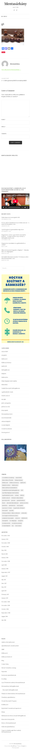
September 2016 (6, 613)
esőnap (17, 495)
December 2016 (6, 601)
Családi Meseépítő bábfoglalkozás (11, 388)
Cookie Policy (5, 664)
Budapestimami (18, 480)
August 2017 (5, 576)
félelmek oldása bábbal (17, 498)
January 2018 (5, 568)
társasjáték (5, 520)
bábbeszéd (4, 359)
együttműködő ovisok (7, 392)
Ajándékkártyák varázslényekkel (10, 645)
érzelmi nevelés (6, 523)
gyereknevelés (6, 500)
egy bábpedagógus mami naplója (10, 492)
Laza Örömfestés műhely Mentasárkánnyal (13, 682)
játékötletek (12, 505)
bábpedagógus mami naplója (9, 381)
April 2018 (4, 565)
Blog (3, 660)
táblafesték (24, 518)
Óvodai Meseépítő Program (9, 701)
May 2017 (4, 587)
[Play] (3, 207)
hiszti (3, 503)
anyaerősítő (5, 351)
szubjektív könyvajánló (8, 518)
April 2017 (4, 590)
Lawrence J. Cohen (7, 508)
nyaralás (11, 510)
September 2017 (6, 572)
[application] (15, 201)
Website (4, 133)
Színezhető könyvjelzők (8, 719)
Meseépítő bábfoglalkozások (10, 690)
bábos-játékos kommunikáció (9, 487)
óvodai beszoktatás (7, 428)
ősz (13, 525)
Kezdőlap (4, 679)
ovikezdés (23, 513)
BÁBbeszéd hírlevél (7, 657)
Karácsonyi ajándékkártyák (9, 675)
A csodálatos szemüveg (8, 477)
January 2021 (5, 539)
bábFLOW (4, 366)
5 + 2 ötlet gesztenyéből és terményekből (14, 80)
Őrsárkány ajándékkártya (8, 697)
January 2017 (5, 598)
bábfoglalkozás (5, 370)
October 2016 (5, 609)
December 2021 (6, 535)
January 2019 (5, 557)
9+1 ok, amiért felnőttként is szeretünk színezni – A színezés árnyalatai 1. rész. (15, 223)
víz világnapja (13, 520)
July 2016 (4, 620)
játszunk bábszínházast (12, 503)
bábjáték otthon (6, 485)
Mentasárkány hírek (7, 414)
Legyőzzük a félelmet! (18, 508)
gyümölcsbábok (21, 500)
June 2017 (4, 583)
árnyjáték (4, 355)
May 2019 (4, 550)
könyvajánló (5, 410)
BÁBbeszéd (5, 482)
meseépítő (5, 510)
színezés (17, 518)
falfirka (22, 495)
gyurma (13, 500)
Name (3, 119)
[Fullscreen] (27, 207)
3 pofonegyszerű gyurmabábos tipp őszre (13, 229)
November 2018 (6, 561)
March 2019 (5, 554)
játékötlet (4, 505)
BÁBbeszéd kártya (6, 362)
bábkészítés (5, 377)
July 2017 (4, 579)
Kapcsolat (4, 671)
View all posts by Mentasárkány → (11, 69)
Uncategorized (5, 432)
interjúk (4, 399)
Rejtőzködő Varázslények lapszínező (11, 708)
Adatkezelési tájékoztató (8, 642)
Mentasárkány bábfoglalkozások (10, 686)
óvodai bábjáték (6, 425)
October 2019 (5, 546)
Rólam (3, 712)
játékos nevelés (6, 406)
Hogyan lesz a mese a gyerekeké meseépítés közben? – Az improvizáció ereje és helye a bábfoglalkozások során (14, 236)
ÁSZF (3, 649)
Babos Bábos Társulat (7, 480)
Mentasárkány (15, 4)
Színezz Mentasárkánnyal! (9, 723)
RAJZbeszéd (5, 704)
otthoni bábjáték (6, 421)
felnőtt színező (6, 395)
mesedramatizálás (6, 417)
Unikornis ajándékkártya (8, 726)
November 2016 (6, 605)
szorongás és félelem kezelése (10, 515)
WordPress (13, 746)
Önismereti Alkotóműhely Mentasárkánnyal (13, 693)
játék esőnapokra (6, 403)
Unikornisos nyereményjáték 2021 (11, 217)
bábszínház (5, 384)
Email (4, 126)
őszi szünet (18, 525)
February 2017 (5, 594)
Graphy (23, 746)
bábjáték (4, 373)
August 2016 (5, 616)
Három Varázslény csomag (9, 668)
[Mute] (25, 207)
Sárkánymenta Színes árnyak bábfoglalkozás (14, 715)
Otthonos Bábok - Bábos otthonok (11, 513)
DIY (22, 490)
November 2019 (6, 543)
